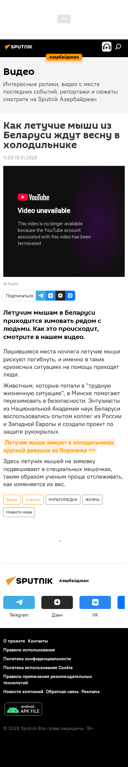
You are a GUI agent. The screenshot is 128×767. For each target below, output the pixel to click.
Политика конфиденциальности (37, 659)
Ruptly (13, 283)
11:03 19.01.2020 (20, 158)
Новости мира (19, 511)
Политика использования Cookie (38, 667)
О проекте (14, 641)
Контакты (38, 641)
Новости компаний (23, 691)
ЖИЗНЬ (92, 499)
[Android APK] (23, 710)
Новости (33, 499)
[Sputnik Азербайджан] (19, 49)
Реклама (90, 691)
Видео (11, 499)
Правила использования (29, 650)
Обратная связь (62, 691)
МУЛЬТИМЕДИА (63, 499)
